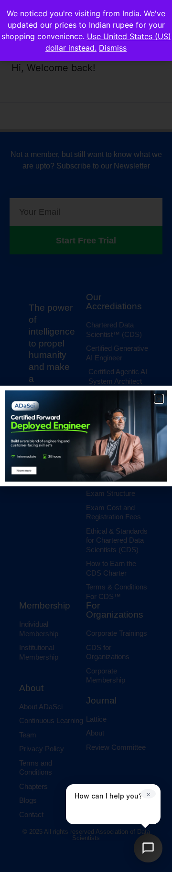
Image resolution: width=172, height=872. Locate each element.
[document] (86, 436)
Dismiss (113, 48)
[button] (158, 398)
